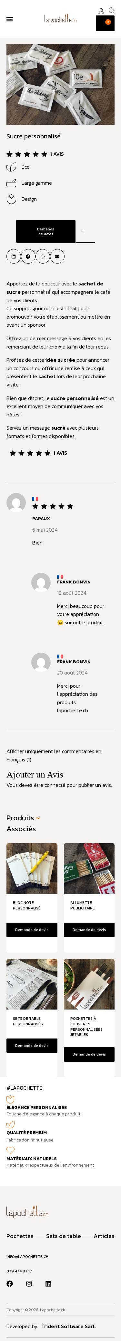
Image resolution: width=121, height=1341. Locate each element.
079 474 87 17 (19, 1271)
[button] (9, 19)
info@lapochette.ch (27, 1257)
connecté (55, 785)
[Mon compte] (101, 11)
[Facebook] (9, 1283)
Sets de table (63, 1236)
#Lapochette (24, 1088)
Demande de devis (46, 231)
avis (57, 154)
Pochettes (20, 1236)
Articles (104, 1236)
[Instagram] (29, 1283)
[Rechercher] (112, 10)
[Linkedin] (48, 1283)
